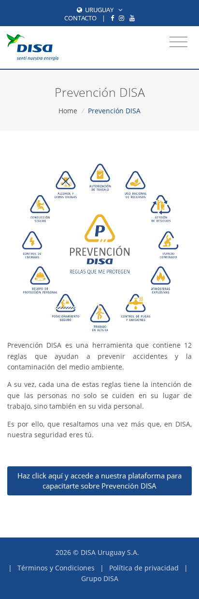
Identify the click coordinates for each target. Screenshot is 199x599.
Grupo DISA (99, 578)
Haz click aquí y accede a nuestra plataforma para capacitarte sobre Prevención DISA (99, 481)
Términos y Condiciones (56, 567)
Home (67, 110)
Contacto (80, 18)
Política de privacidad (144, 567)
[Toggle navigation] (178, 42)
